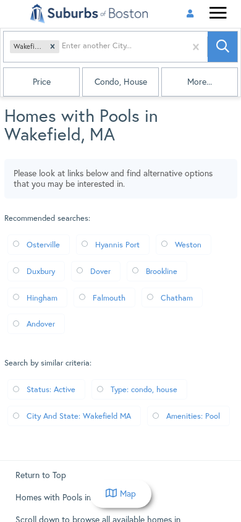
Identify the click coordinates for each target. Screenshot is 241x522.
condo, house (121, 81)
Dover (100, 271)
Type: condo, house (144, 389)
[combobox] (63, 47)
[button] (52, 47)
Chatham (177, 297)
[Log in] (190, 14)
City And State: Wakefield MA (79, 416)
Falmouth (109, 297)
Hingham (42, 297)
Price (42, 81)
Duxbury (41, 271)
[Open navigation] (218, 14)
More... (199, 81)
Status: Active (51, 389)
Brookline (161, 271)
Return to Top (40, 475)
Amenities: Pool (193, 416)
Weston (188, 244)
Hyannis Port (117, 244)
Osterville (43, 244)
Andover (41, 323)
